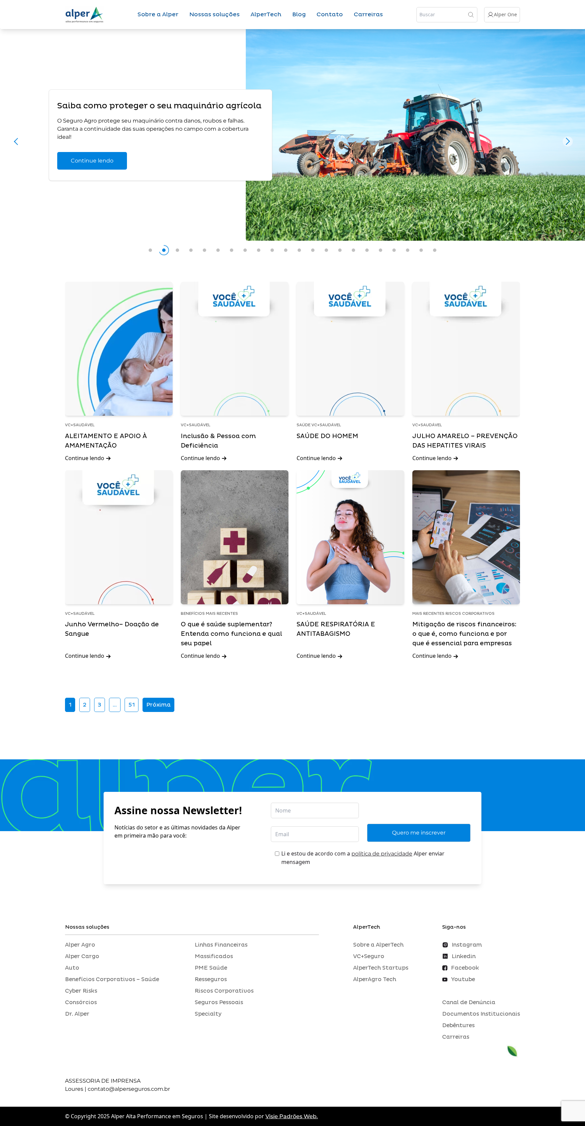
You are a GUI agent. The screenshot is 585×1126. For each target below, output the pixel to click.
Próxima (158, 704)
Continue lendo (92, 160)
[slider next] (568, 141)
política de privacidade (381, 853)
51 (131, 704)
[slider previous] (17, 141)
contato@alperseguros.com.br (129, 1089)
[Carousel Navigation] (292, 143)
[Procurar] (471, 14)
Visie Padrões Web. (291, 1116)
